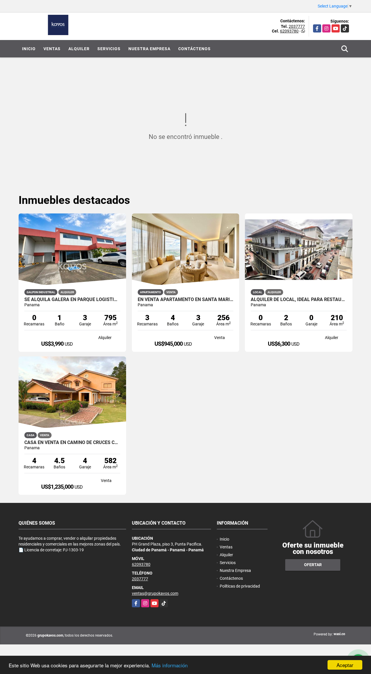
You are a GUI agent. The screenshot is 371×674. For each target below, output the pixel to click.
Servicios (109, 48)
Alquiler (79, 48)
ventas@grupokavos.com (155, 593)
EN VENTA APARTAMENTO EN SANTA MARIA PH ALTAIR (186, 299)
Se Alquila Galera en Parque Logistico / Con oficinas (72, 299)
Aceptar (345, 664)
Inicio (29, 48)
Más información (170, 665)
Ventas (52, 48)
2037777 (297, 26)
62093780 (289, 31)
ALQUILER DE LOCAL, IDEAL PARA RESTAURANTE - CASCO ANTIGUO (299, 299)
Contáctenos (194, 48)
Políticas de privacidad (240, 586)
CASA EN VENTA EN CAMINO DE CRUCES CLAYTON (72, 442)
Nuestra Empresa (149, 48)
